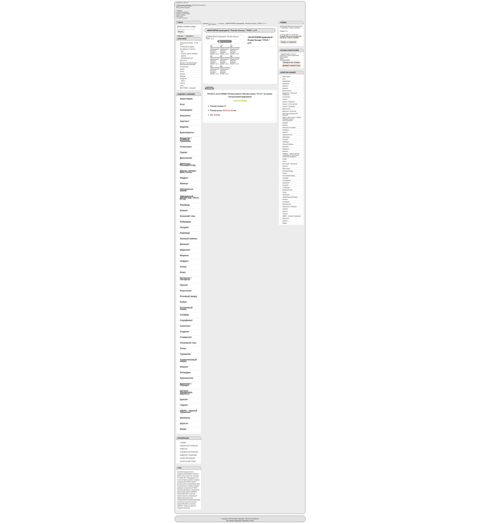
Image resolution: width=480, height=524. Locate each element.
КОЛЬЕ (197, 500)
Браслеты (183, 60)
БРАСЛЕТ (183, 478)
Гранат (183, 152)
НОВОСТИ (183, 449)
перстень (189, 476)
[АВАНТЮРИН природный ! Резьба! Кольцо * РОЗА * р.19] (215, 54)
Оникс (183, 266)
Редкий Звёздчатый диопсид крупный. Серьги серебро (290, 37)
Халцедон (185, 372)
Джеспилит (186, 157)
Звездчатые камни (186, 189)
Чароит (184, 404)
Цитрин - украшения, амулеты (186, 392)
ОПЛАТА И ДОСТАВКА (188, 461)
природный (181, 482)
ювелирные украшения (191, 490)
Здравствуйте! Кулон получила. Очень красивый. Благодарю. (289, 55)
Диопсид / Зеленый (289, 111)
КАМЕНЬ (194, 492)
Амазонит (185, 115)
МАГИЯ (185, 494)
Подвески (183, 78)
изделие (187, 506)
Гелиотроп (186, 146)
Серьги (182, 83)
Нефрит (184, 260)
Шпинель (185, 417)
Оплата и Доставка (183, 13)
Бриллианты (187, 132)
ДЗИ (198, 484)
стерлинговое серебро (185, 480)
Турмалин (185, 353)
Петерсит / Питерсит (186, 278)
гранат (184, 496)
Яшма (183, 428)
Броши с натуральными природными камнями (188, 63)
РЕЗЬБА (185, 504)
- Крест (182, 81)
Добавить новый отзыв (291, 65)
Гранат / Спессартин (289, 104)
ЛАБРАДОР (188, 474)
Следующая (241, 50)
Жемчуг (184, 183)
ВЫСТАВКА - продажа (188, 88)
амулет (193, 482)
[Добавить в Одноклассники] (242, 65)
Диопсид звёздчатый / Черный (290, 114)
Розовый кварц (188, 296)
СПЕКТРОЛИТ (182, 500)
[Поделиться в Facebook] (242, 75)
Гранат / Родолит (288, 102)
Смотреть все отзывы (291, 62)
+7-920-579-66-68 (182, 18)
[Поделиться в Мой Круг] (212, 79)
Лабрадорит (191, 478)
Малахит (184, 243)
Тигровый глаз (188, 342)
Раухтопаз (185, 290)
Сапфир (184, 314)
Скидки (283, 22)
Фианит (184, 366)
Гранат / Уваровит (288, 106)
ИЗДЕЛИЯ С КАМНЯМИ (188, 455)
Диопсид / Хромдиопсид (187, 164)
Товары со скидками (288, 42)
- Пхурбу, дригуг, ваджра (188, 53)
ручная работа (182, 484)
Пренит (184, 284)
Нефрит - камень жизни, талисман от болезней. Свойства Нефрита (291, 155)
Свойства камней (182, 12)
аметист (193, 506)
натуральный (188, 488)
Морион (184, 255)
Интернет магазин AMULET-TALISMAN (245, 519)
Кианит (184, 210)
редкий (179, 504)
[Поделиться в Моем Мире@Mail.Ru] (242, 70)
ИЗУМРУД (191, 500)
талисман (192, 504)
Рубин (183, 301)
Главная (179, 10)
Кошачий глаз (187, 215)
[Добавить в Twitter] (206, 79)
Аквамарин (186, 109)
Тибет (195, 488)
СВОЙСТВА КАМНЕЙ (187, 458)
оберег (179, 496)
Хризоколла (186, 377)
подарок (197, 480)
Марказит (185, 249)
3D (189, 494)
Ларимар (185, 232)
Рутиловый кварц (186, 308)
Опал (183, 272)
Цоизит (184, 399)
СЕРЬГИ (195, 474)
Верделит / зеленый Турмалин (186, 139)
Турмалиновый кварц (188, 360)
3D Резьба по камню (187, 47)
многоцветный (187, 498)
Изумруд (185, 204)
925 (197, 478)
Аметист (184, 120)
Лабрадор (185, 221)
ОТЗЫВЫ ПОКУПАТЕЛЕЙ (189, 452)
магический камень (183, 492)
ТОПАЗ (179, 494)
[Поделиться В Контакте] (242, 60)
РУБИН (188, 482)
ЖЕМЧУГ (180, 506)
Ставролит (186, 336)
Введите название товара (186, 26)
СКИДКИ (183, 443)
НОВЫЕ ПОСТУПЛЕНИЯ (189, 446)
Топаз (183, 348)
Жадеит (184, 177)
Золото (191, 472)
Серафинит (186, 320)
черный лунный (190, 502)
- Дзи (182, 51)
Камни (182, 69)
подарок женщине (183, 508)
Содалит (184, 331)
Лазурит (184, 227)
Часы (182, 85)
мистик (192, 494)
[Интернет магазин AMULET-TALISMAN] (191, 5)
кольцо (186, 472)
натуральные (182, 486)
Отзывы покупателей (289, 50)
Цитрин (285, 209)
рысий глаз (181, 502)
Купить (179, 476)
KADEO (251, 521)
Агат (182, 104)
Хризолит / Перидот (186, 384)
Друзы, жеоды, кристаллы (188, 171)
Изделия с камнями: (186, 94)
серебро (180, 472)
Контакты (179, 16)
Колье (182, 71)
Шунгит (184, 423)
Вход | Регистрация (183, 7)
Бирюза (184, 126)
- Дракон (183, 56)
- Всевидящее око (186, 58)
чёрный (179, 490)
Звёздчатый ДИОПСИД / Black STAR (189, 197)
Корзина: (182, 2)
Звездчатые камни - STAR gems (189, 43)
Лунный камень (188, 238)
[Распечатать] (219, 79)
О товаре (209, 88)
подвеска (180, 474)
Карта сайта (180, 15)
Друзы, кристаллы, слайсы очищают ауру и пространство (291, 118)
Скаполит (185, 325)
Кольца (182, 74)
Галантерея (184, 67)
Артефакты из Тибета (187, 49)
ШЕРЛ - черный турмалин (188, 411)
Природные (192, 484)
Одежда (183, 76)
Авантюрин (186, 98)
